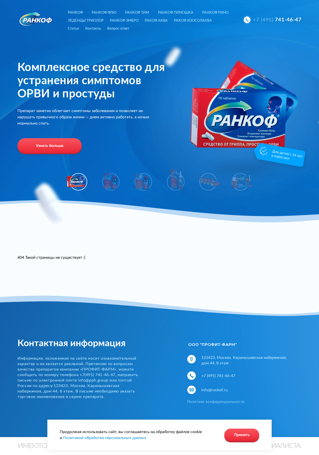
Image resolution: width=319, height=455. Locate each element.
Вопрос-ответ (118, 28)
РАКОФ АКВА (156, 20)
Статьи (73, 28)
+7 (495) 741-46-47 (218, 376)
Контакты (93, 28)
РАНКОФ (75, 12)
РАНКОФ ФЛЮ (104, 12)
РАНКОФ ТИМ (137, 12)
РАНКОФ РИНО (215, 12)
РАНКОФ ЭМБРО (124, 20)
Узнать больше (50, 146)
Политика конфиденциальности (216, 402)
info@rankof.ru (214, 390)
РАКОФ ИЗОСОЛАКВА (193, 20)
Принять (242, 435)
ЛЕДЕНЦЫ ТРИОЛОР (86, 20)
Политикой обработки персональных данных (104, 438)
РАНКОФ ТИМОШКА (175, 12)
